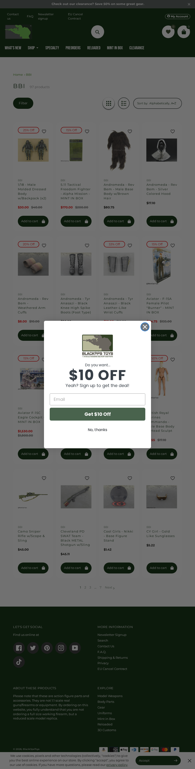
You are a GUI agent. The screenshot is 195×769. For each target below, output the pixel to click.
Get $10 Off (97, 414)
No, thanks (97, 429)
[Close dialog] (145, 327)
